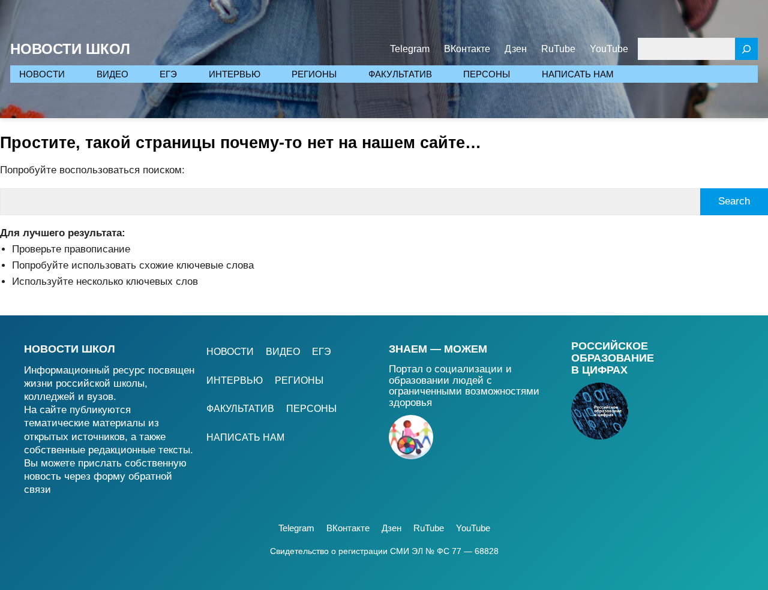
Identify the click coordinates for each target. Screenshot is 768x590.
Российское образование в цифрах (612, 358)
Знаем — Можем (438, 349)
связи (37, 489)
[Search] (746, 49)
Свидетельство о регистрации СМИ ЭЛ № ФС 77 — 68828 (384, 551)
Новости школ (69, 349)
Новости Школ (70, 49)
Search (734, 201)
